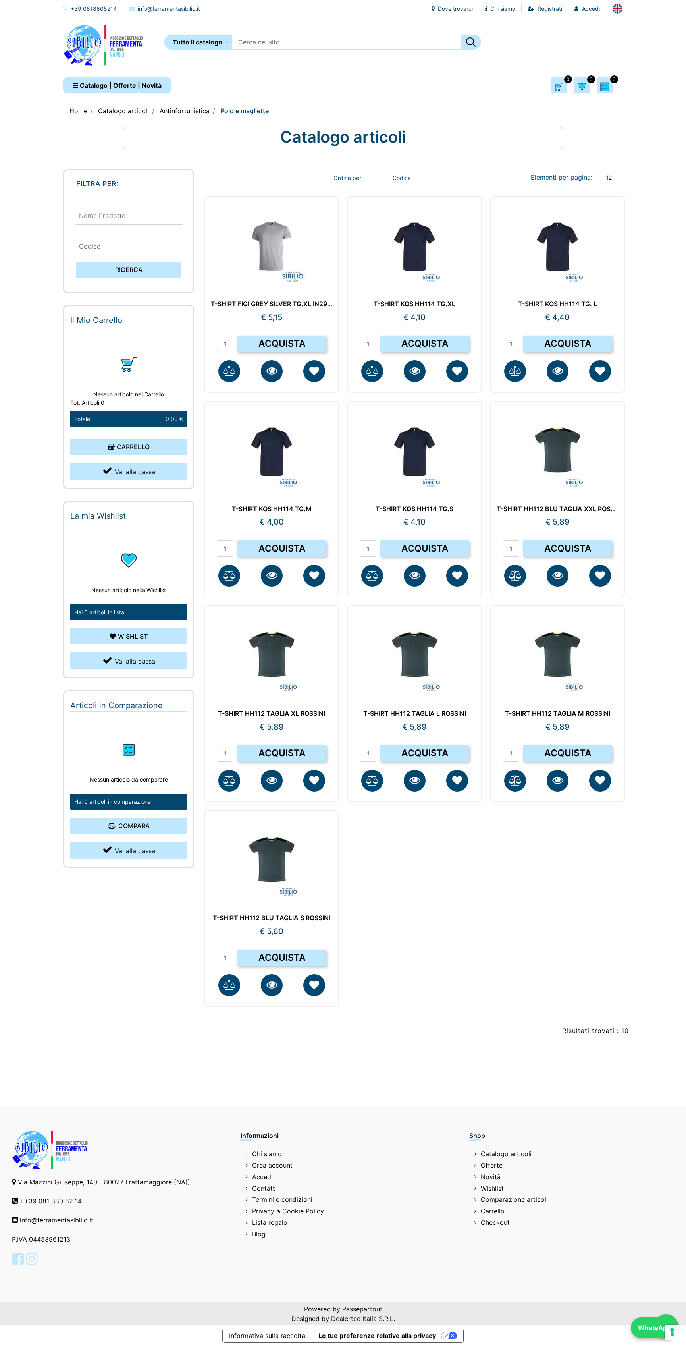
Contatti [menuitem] (264, 1188)
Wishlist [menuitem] (492, 1188)
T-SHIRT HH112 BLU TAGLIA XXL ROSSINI (557, 509)
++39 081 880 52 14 (51, 1201)
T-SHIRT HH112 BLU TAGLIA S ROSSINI (271, 918)
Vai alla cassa (135, 472)
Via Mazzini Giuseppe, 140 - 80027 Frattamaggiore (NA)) (104, 1182)
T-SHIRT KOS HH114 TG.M (272, 509)
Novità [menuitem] (491, 1177)
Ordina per (347, 177)
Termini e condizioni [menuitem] (282, 1199)
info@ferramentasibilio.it (168, 8)
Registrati (550, 8)
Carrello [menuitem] (493, 1211)
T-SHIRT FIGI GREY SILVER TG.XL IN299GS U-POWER (271, 304)
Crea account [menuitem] (272, 1165)
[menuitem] (617, 8)
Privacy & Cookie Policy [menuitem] (288, 1211)
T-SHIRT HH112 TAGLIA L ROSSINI (414, 713)
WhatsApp (654, 1328)
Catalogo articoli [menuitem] (506, 1154)
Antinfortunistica (185, 111)
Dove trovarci (454, 8)
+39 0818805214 (93, 8)
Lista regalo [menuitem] (269, 1222)
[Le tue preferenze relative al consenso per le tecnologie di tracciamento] (672, 1332)
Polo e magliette (244, 111)
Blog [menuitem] (259, 1234)
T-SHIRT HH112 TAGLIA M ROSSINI (557, 713)
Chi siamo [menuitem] (267, 1154)
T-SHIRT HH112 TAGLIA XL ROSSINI (271, 713)
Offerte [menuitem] (492, 1165)
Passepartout (362, 1309)
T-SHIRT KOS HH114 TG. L (557, 304)
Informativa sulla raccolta (267, 1336)
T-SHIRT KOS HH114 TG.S (414, 509)
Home (78, 111)
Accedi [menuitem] (262, 1177)
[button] (471, 42)
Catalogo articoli (123, 111)
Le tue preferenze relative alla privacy (377, 1336)
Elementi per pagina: (561, 177)
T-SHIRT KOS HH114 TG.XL (414, 304)
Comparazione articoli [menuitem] (514, 1199)
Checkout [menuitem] (495, 1222)
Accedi (591, 8)
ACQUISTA (282, 343)
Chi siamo (502, 8)
